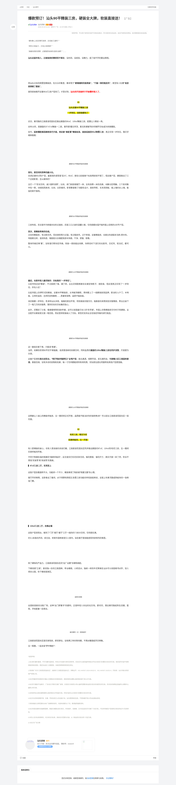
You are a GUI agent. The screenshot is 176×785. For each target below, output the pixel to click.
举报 (154, 758)
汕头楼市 (36, 7)
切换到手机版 (152, 7)
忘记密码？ (110, 778)
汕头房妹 (41, 24)
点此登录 (90, 778)
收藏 (24, 758)
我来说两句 (25, 770)
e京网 (21, 7)
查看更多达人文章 (45, 746)
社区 (28, 7)
